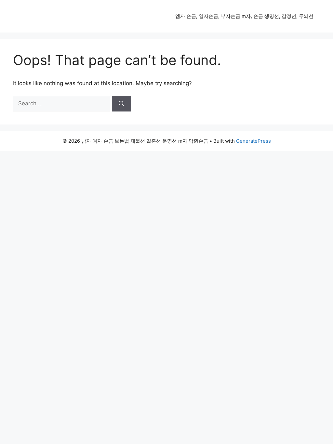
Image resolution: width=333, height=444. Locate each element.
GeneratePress (253, 141)
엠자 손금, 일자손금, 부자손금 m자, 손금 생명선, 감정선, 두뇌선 (244, 16)
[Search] (121, 103)
